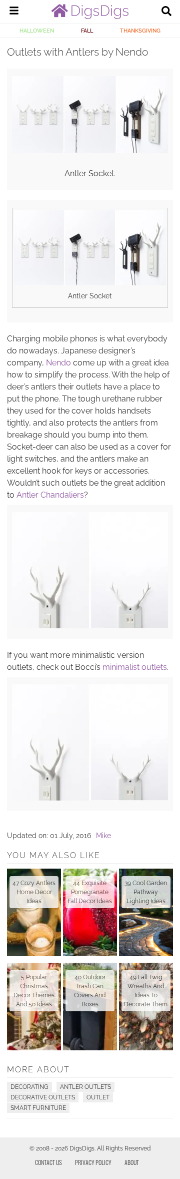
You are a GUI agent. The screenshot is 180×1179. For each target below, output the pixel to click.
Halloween (37, 30)
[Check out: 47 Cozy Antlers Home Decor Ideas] (34, 912)
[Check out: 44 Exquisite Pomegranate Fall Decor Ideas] (90, 912)
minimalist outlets (134, 667)
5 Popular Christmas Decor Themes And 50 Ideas (34, 991)
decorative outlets (42, 1097)
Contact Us (48, 1162)
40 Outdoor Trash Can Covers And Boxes (90, 991)
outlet (98, 1097)
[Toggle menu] (14, 12)
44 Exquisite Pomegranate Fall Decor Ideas (90, 892)
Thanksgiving (140, 30)
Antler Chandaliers (50, 495)
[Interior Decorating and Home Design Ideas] (90, 17)
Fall (87, 30)
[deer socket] (90, 798)
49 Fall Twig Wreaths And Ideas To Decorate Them (146, 991)
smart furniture (38, 1107)
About (131, 1162)
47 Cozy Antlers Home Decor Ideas (34, 892)
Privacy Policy (93, 1162)
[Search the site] (167, 12)
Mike (103, 836)
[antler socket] (90, 151)
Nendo (58, 362)
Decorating (29, 1086)
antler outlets (85, 1086)
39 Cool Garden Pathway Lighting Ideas (145, 892)
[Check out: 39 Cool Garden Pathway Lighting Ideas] (146, 912)
